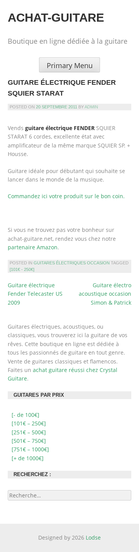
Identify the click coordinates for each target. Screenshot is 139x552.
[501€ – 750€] (29, 440)
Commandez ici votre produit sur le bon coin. (66, 196)
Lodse (93, 537)
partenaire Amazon (33, 247)
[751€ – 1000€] (30, 449)
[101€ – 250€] (29, 423)
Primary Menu (70, 65)
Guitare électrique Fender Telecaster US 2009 (35, 293)
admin (91, 107)
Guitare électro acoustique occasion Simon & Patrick (105, 293)
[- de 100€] (25, 414)
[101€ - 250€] (22, 269)
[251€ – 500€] (29, 432)
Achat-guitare (56, 17)
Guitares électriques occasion (72, 263)
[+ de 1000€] (28, 458)
